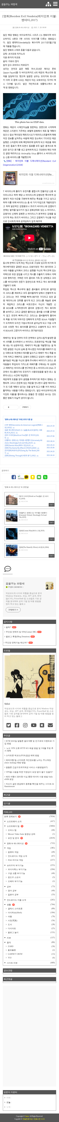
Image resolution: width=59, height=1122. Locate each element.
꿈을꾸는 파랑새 (9, 4)
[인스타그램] (25, 725)
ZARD (31, 946)
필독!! (11, 627)
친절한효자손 (27, 1119)
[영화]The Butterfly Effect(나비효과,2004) (21, 448)
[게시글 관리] (15, 407)
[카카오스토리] (33, 477)
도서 (31, 924)
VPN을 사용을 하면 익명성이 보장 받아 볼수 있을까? (29, 772)
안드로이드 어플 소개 (30, 900)
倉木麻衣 (31, 950)
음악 (30, 942)
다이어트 (31, 928)
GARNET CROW (31, 954)
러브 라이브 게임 (31, 860)
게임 (30, 848)
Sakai (27, 1116)
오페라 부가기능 (31, 881)
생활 (30, 904)
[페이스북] (14, 477)
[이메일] (50, 725)
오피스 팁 (31, 830)
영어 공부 (31, 890)
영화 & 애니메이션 (22, 27)
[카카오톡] (26, 477)
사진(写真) (31, 920)
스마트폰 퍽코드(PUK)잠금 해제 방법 (22, 755)
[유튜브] (34, 725)
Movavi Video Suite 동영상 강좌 (31, 834)
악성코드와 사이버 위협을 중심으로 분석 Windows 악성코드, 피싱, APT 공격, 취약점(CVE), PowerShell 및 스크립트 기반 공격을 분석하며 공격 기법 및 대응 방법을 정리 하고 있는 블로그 (24, 598)
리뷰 (30, 938)
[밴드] (45, 477)
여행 (31, 916)
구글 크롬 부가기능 (31, 873)
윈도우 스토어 (31, 877)
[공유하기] (12, 407)
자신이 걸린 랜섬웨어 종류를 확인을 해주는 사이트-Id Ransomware (29, 785)
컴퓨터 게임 (31, 852)
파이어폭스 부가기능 (31, 869)
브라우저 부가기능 (30, 865)
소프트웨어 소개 (30, 821)
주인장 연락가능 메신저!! (18, 643)
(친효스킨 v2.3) (39, 1119)
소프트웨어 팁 (30, 826)
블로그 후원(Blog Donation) (20, 637)
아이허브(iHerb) (31, 912)
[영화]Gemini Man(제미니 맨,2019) (18, 445)
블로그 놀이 (31, 932)
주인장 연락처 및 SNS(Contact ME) (23, 632)
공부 (30, 886)
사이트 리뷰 (30, 963)
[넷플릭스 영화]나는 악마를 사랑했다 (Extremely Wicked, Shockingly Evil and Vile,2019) (23, 441)
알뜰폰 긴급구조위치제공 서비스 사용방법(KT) (27, 767)
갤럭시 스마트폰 (31, 908)
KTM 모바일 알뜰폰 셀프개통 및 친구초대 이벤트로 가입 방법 (29, 742)
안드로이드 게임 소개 (31, 856)
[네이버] (39, 477)
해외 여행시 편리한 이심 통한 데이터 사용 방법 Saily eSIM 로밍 (28, 778)
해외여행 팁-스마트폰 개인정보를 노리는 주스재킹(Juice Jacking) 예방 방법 (27, 761)
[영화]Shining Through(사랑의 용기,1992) (20, 455)
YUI (31, 958)
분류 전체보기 (29, 816)
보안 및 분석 (31, 838)
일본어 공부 (31, 894)
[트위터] (20, 477)
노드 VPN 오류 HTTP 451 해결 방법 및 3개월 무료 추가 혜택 (28, 749)
